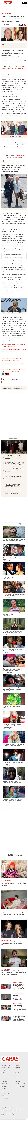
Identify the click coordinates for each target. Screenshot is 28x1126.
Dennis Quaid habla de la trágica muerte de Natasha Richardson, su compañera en (19, 1008)
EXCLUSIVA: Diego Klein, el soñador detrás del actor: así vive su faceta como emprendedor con (13, 972)
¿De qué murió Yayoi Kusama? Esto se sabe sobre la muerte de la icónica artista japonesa (13, 883)
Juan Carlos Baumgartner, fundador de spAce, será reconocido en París (19, 997)
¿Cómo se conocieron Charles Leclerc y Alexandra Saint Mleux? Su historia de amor (13, 914)
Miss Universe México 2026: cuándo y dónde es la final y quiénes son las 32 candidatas (14, 470)
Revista (24, 2)
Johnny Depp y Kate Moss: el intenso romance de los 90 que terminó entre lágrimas (12, 943)
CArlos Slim (6, 379)
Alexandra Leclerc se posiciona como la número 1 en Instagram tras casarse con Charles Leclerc (19, 987)
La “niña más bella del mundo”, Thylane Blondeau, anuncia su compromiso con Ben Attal (19, 1019)
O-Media (4, 1081)
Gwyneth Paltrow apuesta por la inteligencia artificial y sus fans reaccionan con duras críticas (13, 485)
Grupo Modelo (6, 382)
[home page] (8, 2)
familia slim (15, 379)
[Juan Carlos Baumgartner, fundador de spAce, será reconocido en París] (6, 997)
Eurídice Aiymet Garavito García (8, 25)
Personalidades (6, 13)
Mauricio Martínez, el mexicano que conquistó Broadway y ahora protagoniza (14, 492)
